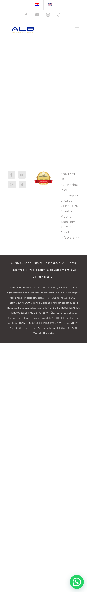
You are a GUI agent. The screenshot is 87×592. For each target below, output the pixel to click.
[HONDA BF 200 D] (23, 80)
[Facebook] (11, 175)
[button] (77, 582)
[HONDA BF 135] (23, 109)
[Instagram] (12, 184)
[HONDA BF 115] (63, 109)
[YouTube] (22, 175)
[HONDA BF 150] (63, 80)
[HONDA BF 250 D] (23, 51)
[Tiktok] (22, 184)
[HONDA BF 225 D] (63, 51)
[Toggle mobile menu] (77, 27)
